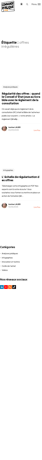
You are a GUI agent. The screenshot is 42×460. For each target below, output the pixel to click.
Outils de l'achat (9, 266)
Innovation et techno (11, 262)
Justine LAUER (14, 127)
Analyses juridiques (10, 87)
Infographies (8, 170)
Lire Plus (37, 130)
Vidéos (5, 270)
